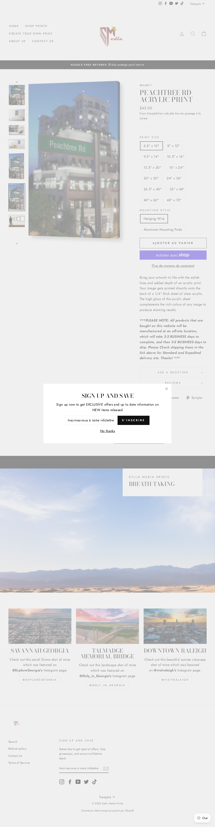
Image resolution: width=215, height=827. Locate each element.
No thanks (107, 431)
